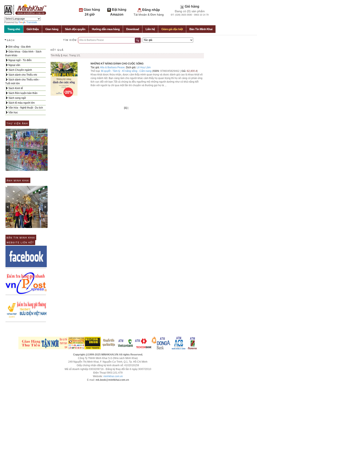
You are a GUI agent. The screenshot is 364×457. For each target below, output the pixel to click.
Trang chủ (13, 29)
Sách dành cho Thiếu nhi (22, 74)
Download (132, 29)
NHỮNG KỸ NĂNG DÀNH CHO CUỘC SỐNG (117, 63)
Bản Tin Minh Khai (200, 29)
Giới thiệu (33, 29)
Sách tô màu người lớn (21, 102)
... (165, 85)
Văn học (13, 112)
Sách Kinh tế (15, 88)
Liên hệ (150, 29)
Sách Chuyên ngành (20, 69)
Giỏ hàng (192, 6)
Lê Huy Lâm (144, 67)
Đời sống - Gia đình (19, 46)
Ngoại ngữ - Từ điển (20, 60)
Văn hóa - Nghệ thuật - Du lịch (25, 107)
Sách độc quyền (75, 29)
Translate (31, 22)
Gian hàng (51, 29)
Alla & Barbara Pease (112, 67)
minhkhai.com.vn (113, 376)
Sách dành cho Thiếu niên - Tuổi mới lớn (22, 81)
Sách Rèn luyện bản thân (22, 93)
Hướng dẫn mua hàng (106, 29)
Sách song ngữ (17, 97)
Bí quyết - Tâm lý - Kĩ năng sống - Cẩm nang (126, 71)
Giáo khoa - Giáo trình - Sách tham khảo (23, 53)
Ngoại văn (14, 65)
